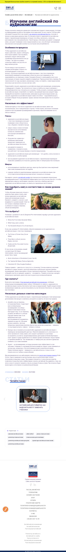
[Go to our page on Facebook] (31, 485)
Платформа (33, 492)
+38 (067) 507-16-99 (33, 519)
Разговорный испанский (33, 542)
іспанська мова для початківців (35, 437)
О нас (33, 513)
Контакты (33, 511)
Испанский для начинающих (33, 540)
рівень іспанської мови (43, 434)
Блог (33, 497)
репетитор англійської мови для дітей (18, 440)
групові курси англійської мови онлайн (42, 440)
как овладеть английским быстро (39, 34)
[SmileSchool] (10, 8)
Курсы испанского (33, 538)
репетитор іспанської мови (15, 437)
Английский (28, 15)
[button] (61, 399)
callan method (29, 434)
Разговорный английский (33, 529)
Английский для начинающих (33, 524)
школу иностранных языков (48, 355)
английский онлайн (24, 177)
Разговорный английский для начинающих (34, 282)
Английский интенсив (33, 526)
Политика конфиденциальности (33, 505)
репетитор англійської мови (16, 444)
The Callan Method (33, 490)
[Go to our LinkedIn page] (35, 485)
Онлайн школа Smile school (14, 15)
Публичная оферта (33, 503)
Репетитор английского (33, 534)
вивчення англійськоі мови (15, 434)
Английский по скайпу (33, 536)
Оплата (33, 500)
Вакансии (33, 516)
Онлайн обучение (33, 495)
